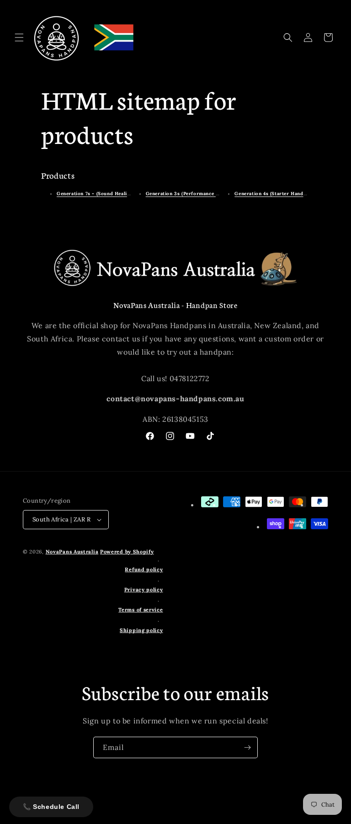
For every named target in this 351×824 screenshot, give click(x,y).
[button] (19, 37)
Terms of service (140, 609)
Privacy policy (143, 589)
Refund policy (144, 569)
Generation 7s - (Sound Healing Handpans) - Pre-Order (124, 194)
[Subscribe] (247, 747)
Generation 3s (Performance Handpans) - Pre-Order (209, 194)
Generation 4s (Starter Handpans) (275, 194)
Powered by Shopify (127, 551)
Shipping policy (141, 630)
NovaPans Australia (72, 551)
